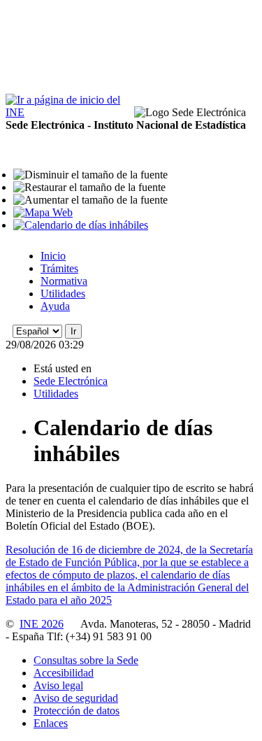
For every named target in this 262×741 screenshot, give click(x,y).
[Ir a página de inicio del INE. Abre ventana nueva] (68, 112)
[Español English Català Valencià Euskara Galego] (37, 331)
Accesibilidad (64, 673)
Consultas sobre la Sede (86, 660)
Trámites (59, 268)
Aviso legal (58, 685)
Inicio (53, 256)
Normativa (64, 281)
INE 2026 (42, 624)
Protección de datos (76, 711)
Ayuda (55, 306)
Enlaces (51, 723)
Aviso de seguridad (76, 698)
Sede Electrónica (71, 381)
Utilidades (63, 293)
